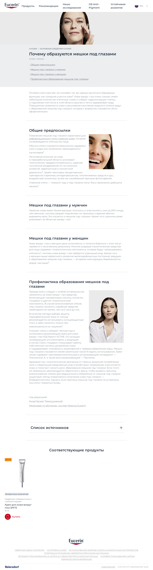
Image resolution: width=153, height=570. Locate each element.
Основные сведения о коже (55, 49)
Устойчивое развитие (118, 6)
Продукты (28, 6)
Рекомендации (48, 6)
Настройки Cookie (57, 550)
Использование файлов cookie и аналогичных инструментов (103, 550)
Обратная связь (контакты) (30, 550)
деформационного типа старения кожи (52, 138)
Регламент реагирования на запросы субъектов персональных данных (58, 556)
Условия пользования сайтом (117, 556)
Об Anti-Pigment (94, 6)
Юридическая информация (76, 559)
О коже (33, 49)
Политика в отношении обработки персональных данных (76, 553)
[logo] (12, 6)
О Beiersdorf (108, 567)
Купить (16, 516)
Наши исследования (72, 6)
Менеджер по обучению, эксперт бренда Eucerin (57, 405)
